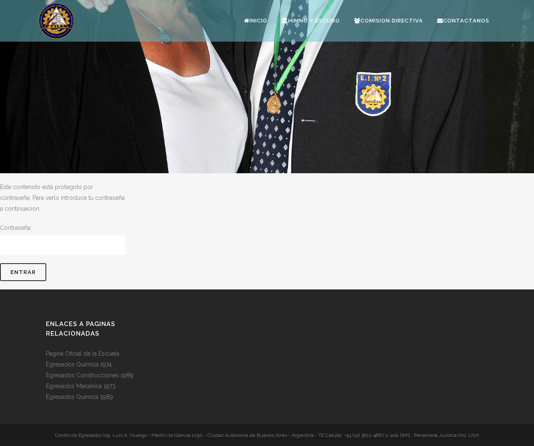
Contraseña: (16, 227)
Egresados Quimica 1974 (79, 364)
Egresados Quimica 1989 (79, 397)
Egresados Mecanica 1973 (81, 386)
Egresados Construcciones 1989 (90, 375)
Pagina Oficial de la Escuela (82, 353)
